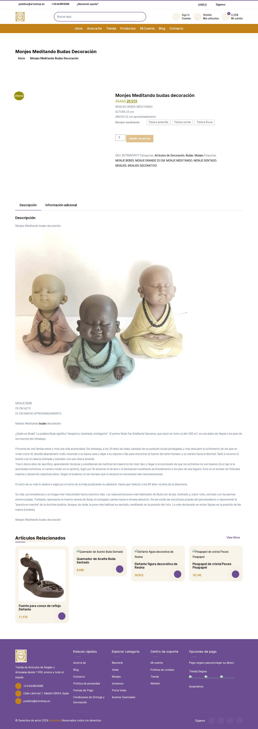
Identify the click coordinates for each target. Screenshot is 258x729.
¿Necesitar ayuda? (87, 4)
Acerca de (94, 28)
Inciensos (118, 683)
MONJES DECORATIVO (142, 165)
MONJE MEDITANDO (179, 160)
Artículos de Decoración (169, 155)
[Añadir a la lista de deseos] (117, 150)
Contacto (176, 28)
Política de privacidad (86, 683)
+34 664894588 (60, 4)
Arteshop (55, 720)
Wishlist (155, 683)
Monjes (198, 155)
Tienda (111, 28)
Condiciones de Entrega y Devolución (88, 700)
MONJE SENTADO (205, 160)
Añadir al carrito (140, 138)
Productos (128, 28)
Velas (115, 669)
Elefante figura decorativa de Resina (156, 565)
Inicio (79, 28)
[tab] (28, 205)
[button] (202, 5)
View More (234, 537)
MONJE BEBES (124, 160)
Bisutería (117, 662)
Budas (189, 155)
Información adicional (61, 205)
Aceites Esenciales (123, 697)
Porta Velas (119, 690)
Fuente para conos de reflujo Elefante (40, 607)
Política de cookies (162, 669)
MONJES (121, 165)
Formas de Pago (83, 690)
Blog (162, 28)
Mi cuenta (147, 28)
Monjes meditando (127, 122)
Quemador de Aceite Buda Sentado (96, 560)
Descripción (28, 205)
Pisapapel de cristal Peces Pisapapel (212, 565)
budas (42, 423)
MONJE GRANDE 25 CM (150, 160)
